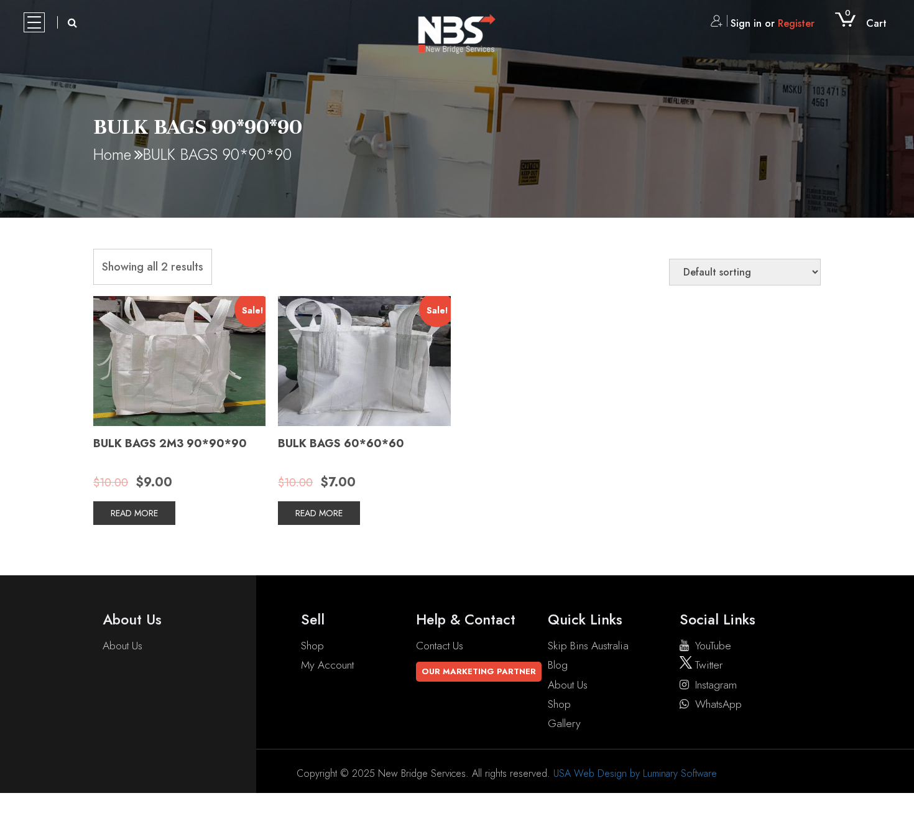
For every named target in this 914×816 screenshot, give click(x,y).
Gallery (564, 723)
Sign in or (773, 23)
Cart (866, 23)
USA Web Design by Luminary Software (635, 773)
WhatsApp (718, 704)
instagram (716, 685)
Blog (558, 665)
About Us (122, 646)
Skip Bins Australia (588, 646)
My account (327, 665)
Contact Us (439, 646)
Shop (312, 646)
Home (112, 154)
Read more (134, 513)
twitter (707, 665)
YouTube (713, 646)
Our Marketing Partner (479, 671)
